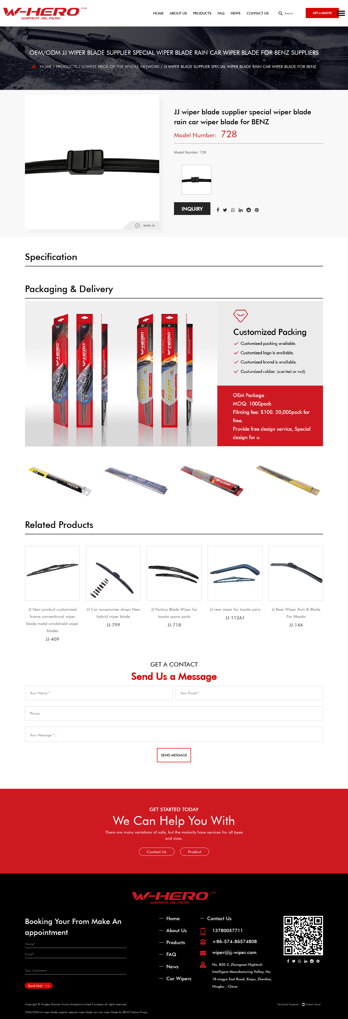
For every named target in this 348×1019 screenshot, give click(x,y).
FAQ (221, 13)
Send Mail (35, 986)
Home (158, 13)
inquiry (192, 208)
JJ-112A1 (235, 618)
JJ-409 (52, 639)
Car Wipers (178, 978)
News (235, 13)
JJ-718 (174, 625)
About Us (178, 13)
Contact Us (258, 13)
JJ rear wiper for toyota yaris (235, 609)
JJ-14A (296, 625)
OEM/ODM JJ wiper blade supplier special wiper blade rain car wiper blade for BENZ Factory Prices (86, 1012)
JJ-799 (113, 625)
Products (202, 13)
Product (194, 851)
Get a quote (322, 13)
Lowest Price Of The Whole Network (120, 66)
